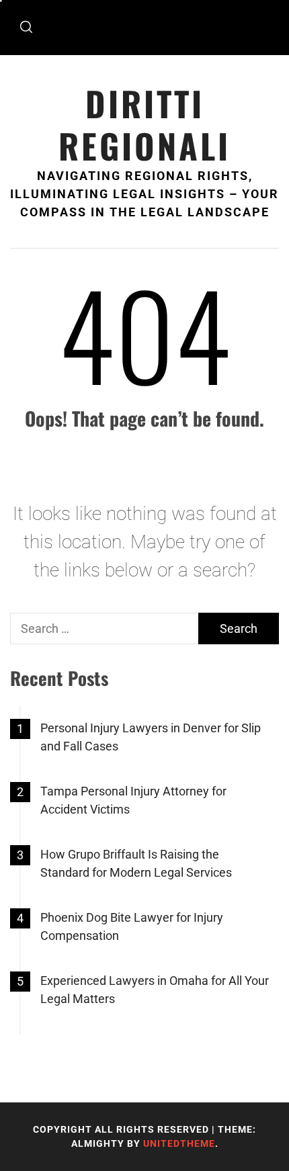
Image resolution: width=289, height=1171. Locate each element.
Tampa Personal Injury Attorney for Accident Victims (133, 800)
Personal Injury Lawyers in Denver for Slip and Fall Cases (150, 737)
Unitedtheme (179, 1143)
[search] (26, 27)
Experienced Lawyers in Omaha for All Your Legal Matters (154, 989)
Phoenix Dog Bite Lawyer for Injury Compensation (131, 926)
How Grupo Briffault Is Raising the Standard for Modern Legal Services (136, 863)
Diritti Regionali (144, 124)
